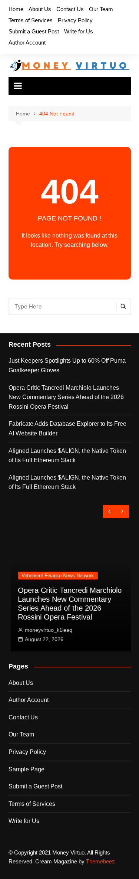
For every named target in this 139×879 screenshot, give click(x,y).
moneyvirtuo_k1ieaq (46, 630)
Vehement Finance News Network (56, 575)
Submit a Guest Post (34, 31)
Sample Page (26, 769)
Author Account (27, 42)
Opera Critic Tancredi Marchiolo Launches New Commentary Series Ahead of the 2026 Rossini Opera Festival (66, 397)
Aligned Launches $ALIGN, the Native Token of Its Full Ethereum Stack (67, 456)
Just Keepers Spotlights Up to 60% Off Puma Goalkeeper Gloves (67, 365)
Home (16, 9)
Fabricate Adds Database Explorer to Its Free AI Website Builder (67, 429)
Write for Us (78, 31)
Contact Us (70, 9)
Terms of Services (31, 20)
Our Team (101, 9)
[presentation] (109, 511)
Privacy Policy (75, 20)
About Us (40, 9)
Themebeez (100, 861)
